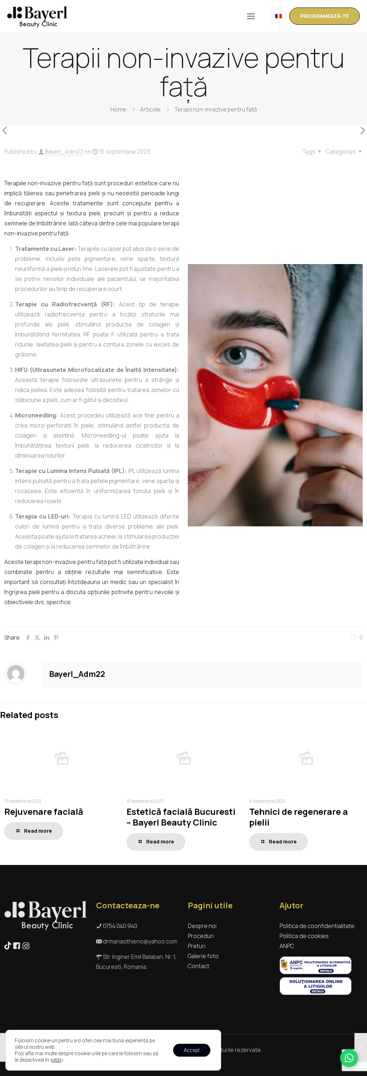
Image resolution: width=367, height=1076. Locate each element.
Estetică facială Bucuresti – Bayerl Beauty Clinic (181, 816)
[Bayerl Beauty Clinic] (37, 16)
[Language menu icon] (278, 16)
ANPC (287, 946)
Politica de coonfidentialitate (317, 926)
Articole (150, 109)
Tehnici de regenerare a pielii (298, 816)
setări (56, 1060)
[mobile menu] (251, 16)
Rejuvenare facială (43, 811)
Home (118, 109)
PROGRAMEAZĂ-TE (324, 16)
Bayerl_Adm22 (64, 152)
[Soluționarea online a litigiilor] (316, 993)
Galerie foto (203, 956)
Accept (192, 1050)
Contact (198, 966)
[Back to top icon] (332, 1061)
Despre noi (202, 926)
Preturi (196, 946)
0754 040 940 (120, 926)
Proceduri (201, 936)
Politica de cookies (304, 936)
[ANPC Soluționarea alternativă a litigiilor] (316, 972)
